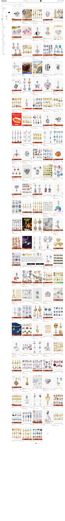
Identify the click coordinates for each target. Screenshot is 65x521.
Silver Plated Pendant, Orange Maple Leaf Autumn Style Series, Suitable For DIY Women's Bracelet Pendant (17, 283)
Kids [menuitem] (16, 2)
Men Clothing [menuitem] (20, 2)
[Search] (40, 1)
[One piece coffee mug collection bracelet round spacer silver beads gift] (58, 67)
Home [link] (2, 4)
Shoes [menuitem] (23, 2)
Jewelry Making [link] (10, 4)
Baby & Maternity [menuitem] (45, 2)
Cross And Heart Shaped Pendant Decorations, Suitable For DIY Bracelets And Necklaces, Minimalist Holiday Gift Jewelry (17, 318)
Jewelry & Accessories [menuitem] (36, 2)
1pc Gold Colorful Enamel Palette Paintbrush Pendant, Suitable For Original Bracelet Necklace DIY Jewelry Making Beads (37, 336)
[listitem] (17, 15)
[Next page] (43, 443)
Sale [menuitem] (7, 2)
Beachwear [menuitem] (14, 2)
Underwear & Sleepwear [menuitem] (27, 2)
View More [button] (4, 28)
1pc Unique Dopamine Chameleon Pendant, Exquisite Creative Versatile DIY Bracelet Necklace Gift (58, 213)
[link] (27, 21)
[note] (17, 19)
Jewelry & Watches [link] (6, 4)
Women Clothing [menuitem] (10, 2)
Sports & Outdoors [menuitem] (53, 2)
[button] (3, 12)
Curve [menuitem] (18, 2)
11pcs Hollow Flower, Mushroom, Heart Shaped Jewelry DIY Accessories (27, 283)
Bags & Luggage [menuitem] (49, 2)
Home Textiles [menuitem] (57, 2)
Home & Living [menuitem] (31, 2)
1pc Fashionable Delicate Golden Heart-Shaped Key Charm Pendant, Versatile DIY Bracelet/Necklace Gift (48, 406)
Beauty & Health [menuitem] (40, 2)
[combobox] (15, 6)
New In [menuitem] (6, 2)
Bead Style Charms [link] (20, 4)
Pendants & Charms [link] (15, 4)
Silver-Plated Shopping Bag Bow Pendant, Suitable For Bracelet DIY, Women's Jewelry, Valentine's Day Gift (48, 353)
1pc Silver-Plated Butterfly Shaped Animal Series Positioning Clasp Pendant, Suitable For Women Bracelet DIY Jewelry (27, 160)
